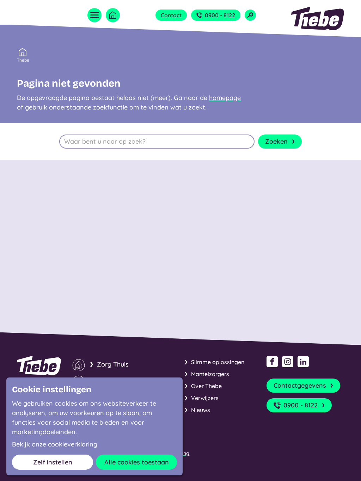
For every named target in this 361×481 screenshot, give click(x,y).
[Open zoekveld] (250, 15)
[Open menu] (94, 15)
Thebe (23, 60)
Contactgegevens (300, 385)
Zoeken (276, 141)
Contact (171, 15)
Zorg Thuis (113, 364)
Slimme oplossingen (217, 362)
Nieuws (200, 409)
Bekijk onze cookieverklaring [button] (54, 444)
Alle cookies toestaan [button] (136, 462)
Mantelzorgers (210, 373)
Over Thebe (206, 385)
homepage (225, 98)
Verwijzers (205, 397)
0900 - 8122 (220, 15)
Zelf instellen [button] (52, 462)
